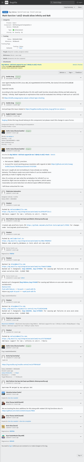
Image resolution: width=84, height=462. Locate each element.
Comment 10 (9, 332)
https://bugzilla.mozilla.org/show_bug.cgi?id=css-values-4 (45, 109)
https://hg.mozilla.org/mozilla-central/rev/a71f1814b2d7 (21, 364)
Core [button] (14, 23)
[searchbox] (62, 2)
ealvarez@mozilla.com (18, 209)
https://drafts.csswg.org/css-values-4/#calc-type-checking (24, 98)
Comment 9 (9, 302)
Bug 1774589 (33, 282)
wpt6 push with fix (29, 291)
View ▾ (80, 7)
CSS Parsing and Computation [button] (22, 25)
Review (80, 64)
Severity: (17, 32)
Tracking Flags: (5, 44)
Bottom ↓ (63, 72)
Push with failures (8, 289)
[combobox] (62, 2)
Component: (8, 25)
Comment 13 (9, 404)
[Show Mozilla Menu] (6, 2)
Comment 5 (9, 221)
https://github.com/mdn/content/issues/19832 (18, 411)
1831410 (12, 441)
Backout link (6, 287)
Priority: (9, 32)
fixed (20, 48)
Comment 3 (9, 151)
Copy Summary (68, 7)
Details (75, 64)
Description (9, 78)
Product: (9, 23)
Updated (8, 133)
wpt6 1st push (14, 291)
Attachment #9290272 (8, 324)
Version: (9, 27)
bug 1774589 (37, 269)
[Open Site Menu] (2, 2)
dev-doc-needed (13, 398)
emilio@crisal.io (16, 238)
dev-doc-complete (25, 421)
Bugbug (4, 120)
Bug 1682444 (13, 12)
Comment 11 (9, 357)
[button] (79, 2)
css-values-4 (10, 136)
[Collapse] (80, 77)
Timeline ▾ (78, 72)
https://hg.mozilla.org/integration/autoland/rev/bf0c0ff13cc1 (26, 212)
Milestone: (8, 41)
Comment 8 (9, 278)
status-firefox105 (7, 373)
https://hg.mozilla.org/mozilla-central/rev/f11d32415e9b (24, 308)
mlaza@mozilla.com (18, 264)
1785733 (12, 253)
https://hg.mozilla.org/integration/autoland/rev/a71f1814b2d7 (26, 338)
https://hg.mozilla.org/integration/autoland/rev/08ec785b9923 (26, 241)
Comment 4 (9, 205)
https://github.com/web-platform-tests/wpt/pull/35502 (48, 225)
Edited (22, 278)
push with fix (31, 289)
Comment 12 (9, 383)
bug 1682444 (27, 269)
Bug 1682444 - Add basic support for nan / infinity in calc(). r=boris (21, 64)
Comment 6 (9, 234)
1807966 (12, 431)
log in (11, 446)
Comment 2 (9, 116)
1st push (20, 289)
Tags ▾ (71, 72)
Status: (9, 39)
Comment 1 (9, 105)
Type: (10, 30)
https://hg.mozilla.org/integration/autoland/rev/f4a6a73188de (26, 266)
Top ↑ (80, 455)
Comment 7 (9, 260)
